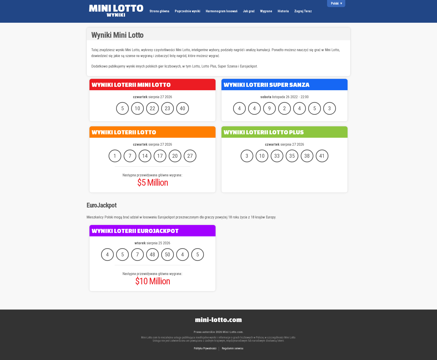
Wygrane (266, 11)
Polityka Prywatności (205, 348)
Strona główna (159, 11)
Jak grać (249, 11)
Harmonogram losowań (221, 11)
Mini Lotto (116, 10)
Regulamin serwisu (232, 348)
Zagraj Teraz (303, 11)
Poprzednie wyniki (187, 11)
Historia (283, 11)
